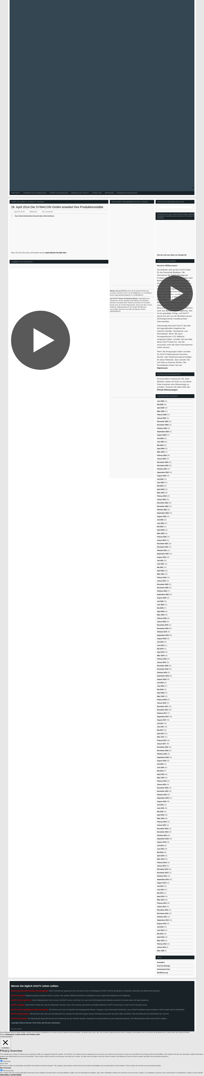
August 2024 (161, 435)
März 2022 (160, 533)
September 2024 (163, 431)
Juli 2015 (160, 805)
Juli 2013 (160, 886)
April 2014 (160, 856)
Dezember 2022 (162, 503)
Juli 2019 (160, 642)
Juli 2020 (160, 601)
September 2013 (163, 879)
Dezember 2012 (162, 910)
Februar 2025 (162, 414)
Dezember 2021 (162, 543)
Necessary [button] (3, 1058)
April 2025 (160, 408)
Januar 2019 (161, 662)
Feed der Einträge (163, 966)
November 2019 (162, 628)
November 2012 (162, 913)
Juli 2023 (160, 479)
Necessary (7, 1061)
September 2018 (163, 676)
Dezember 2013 (162, 869)
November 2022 (162, 506)
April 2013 (160, 896)
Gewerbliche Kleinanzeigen (35, 193)
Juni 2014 (160, 849)
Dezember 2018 (162, 666)
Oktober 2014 (162, 835)
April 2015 (160, 815)
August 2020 (161, 598)
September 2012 (163, 920)
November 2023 (162, 465)
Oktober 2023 (162, 469)
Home (13, 202)
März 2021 (160, 574)
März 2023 (160, 492)
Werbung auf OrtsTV (80, 193)
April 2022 (160, 530)
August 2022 (161, 516)
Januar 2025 (161, 418)
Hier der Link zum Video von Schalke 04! (172, 255)
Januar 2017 (161, 744)
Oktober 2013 (162, 876)
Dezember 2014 (162, 828)
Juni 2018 (160, 686)
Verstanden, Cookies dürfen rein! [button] (18, 1034)
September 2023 (163, 472)
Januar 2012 (161, 947)
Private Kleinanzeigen (59, 193)
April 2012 (160, 937)
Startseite (15, 193)
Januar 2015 (161, 825)
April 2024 (160, 448)
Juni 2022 (160, 523)
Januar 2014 (161, 866)
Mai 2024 (160, 445)
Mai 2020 (160, 608)
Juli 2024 (160, 438)
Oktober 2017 (162, 713)
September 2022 (163, 513)
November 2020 (162, 587)
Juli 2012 (160, 927)
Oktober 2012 (162, 917)
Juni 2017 (160, 727)
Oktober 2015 (162, 794)
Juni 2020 (160, 604)
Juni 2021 (160, 564)
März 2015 (160, 818)
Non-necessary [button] (5, 1068)
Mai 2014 (160, 852)
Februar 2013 (162, 903)
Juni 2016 (160, 767)
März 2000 (160, 951)
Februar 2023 (162, 496)
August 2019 (161, 638)
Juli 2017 (160, 723)
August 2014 (161, 842)
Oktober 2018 (162, 672)
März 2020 (160, 615)
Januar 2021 (161, 581)
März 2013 (160, 900)
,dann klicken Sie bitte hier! (56, 253)
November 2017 (162, 710)
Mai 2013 (160, 893)
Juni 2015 (160, 808)
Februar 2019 (162, 659)
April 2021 (160, 571)
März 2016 (160, 777)
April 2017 (160, 733)
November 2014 (162, 832)
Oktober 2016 (162, 754)
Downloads (97, 193)
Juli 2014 (160, 845)
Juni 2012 (160, 930)
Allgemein (21, 202)
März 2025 (160, 411)
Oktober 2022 (162, 509)
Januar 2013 (161, 906)
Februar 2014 (162, 862)
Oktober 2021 (162, 550)
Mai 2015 (160, 811)
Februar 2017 (162, 740)
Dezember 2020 (162, 584)
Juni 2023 (160, 482)
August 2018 (161, 679)
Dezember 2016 (162, 747)
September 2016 (163, 757)
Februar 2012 (162, 944)
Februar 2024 (162, 455)
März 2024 (160, 452)
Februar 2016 (162, 781)
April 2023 (160, 489)
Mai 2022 (160, 526)
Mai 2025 (160, 404)
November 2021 (162, 547)
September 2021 (163, 554)
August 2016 (161, 761)
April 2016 (160, 774)
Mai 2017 (160, 730)
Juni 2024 (160, 442)
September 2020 (163, 594)
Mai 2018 (160, 689)
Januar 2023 (161, 499)
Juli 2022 (160, 520)
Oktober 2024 (162, 428)
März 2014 (160, 859)
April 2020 (160, 611)
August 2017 (161, 720)
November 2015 (162, 791)
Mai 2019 (160, 649)
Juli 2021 (160, 560)
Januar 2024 (161, 459)
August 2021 (161, 557)
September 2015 (163, 798)
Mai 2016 (160, 771)
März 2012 (160, 940)
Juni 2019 (160, 645)
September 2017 (163, 716)
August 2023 (161, 476)
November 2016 (162, 750)
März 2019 (160, 655)
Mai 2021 (160, 567)
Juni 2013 (160, 889)
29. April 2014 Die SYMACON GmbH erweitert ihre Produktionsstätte (57, 207)
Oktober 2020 (162, 591)
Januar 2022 (161, 540)
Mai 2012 (160, 934)
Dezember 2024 (162, 421)
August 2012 (161, 923)
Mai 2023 (160, 486)
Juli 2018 (160, 682)
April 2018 (160, 693)
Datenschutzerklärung (127, 193)
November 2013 (162, 872)
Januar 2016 (161, 784)
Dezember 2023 (162, 462)
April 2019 (160, 652)
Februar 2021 (162, 577)
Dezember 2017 (162, 706)
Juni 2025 (160, 401)
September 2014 (163, 839)
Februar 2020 (162, 618)
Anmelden (161, 962)
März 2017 (160, 737)
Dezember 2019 (162, 625)
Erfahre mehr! (35, 1034)
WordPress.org (162, 972)
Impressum (109, 193)
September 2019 (163, 635)
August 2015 (161, 801)
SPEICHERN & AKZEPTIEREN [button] (10, 1075)
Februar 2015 (162, 822)
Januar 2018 (161, 703)
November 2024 (162, 425)
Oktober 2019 (162, 632)
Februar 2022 (162, 537)
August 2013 (161, 883)
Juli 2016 (160, 764)
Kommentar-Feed (163, 969)
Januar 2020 (161, 621)
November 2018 (162, 669)
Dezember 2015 (162, 788)
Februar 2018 (162, 699)
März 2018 (160, 696)
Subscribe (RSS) (16, 1029)
